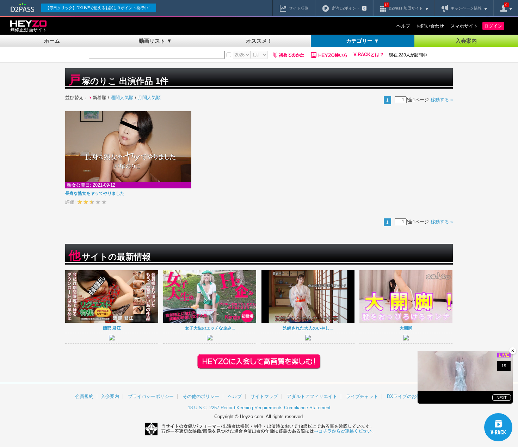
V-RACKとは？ (368, 54)
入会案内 (466, 41)
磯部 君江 (112, 328)
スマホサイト (464, 26)
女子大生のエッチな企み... (210, 328)
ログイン (493, 26)
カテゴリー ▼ (362, 41)
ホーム (52, 41)
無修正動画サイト (28, 29)
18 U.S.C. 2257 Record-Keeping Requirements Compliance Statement (259, 407)
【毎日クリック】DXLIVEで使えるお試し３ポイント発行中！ (98, 8)
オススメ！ (259, 41)
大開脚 (406, 328)
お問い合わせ (430, 26)
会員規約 (84, 396)
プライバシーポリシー (151, 396)
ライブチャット (362, 396)
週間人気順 (122, 97)
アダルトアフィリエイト (312, 396)
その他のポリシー (201, 396)
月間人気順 (149, 97)
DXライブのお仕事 (406, 396)
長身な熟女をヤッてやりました (94, 193)
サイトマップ (264, 396)
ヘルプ (403, 26)
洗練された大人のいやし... (308, 328)
